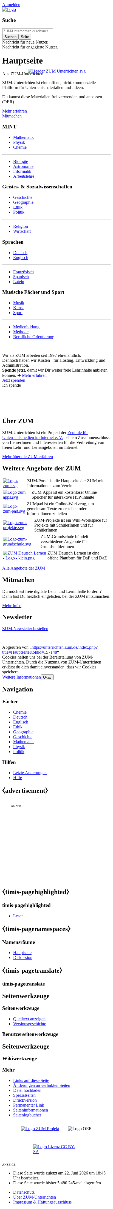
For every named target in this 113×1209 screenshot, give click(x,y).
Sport (17, 312)
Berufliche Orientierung (33, 336)
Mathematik (23, 137)
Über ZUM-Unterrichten (34, 1197)
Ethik (17, 207)
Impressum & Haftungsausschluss (42, 1202)
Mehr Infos (11, 605)
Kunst (18, 307)
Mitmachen (12, 116)
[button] (21, 677)
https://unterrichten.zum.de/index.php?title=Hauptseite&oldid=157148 (50, 649)
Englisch (20, 257)
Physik (19, 142)
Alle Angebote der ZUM (23, 568)
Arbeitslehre (23, 176)
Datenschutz (24, 1192)
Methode (21, 331)
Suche (9, 20)
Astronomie (23, 166)
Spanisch (21, 276)
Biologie (20, 161)
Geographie (23, 202)
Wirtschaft (22, 231)
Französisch (23, 271)
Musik (18, 302)
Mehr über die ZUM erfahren (27, 456)
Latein (18, 281)
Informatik (22, 171)
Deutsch (20, 252)
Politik (18, 212)
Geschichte (22, 197)
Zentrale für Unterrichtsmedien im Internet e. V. (45, 435)
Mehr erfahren (14, 111)
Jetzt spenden (13, 380)
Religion (20, 226)
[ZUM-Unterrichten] (57, 71)
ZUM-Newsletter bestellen (25, 628)
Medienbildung (26, 326)
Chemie (20, 147)
